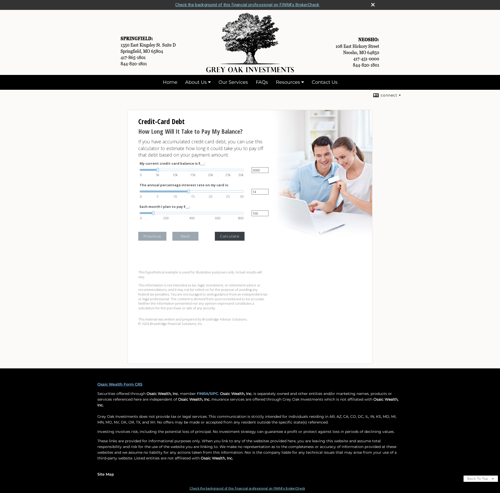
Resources (288, 82)
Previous (152, 236)
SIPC (214, 393)
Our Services (233, 82)
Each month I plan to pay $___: (165, 206)
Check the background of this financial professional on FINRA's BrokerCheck (247, 4)
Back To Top (478, 479)
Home (170, 82)
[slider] (192, 170)
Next (185, 236)
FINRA (202, 393)
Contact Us (325, 82)
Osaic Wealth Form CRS (119, 384)
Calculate (229, 236)
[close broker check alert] (373, 5)
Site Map (105, 474)
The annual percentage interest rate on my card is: (184, 185)
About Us (196, 82)
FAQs (262, 82)
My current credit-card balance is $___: (172, 163)
